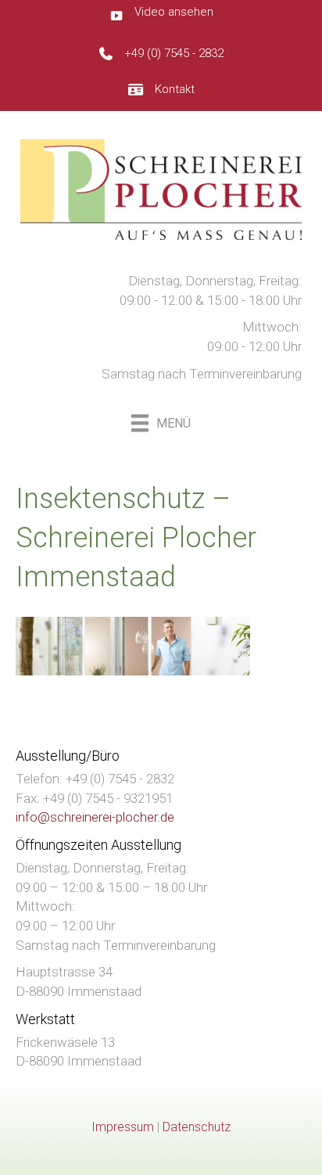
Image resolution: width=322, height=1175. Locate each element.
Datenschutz (197, 1126)
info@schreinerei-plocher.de (95, 817)
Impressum (122, 1126)
